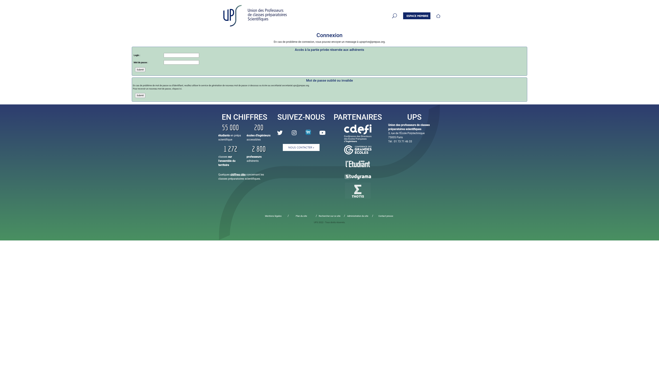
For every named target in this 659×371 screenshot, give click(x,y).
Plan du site (301, 216)
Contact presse (385, 216)
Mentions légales (273, 216)
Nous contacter (300, 147)
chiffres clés (238, 174)
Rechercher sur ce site (329, 216)
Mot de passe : (141, 62)
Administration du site (357, 216)
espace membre (417, 15)
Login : (137, 55)
